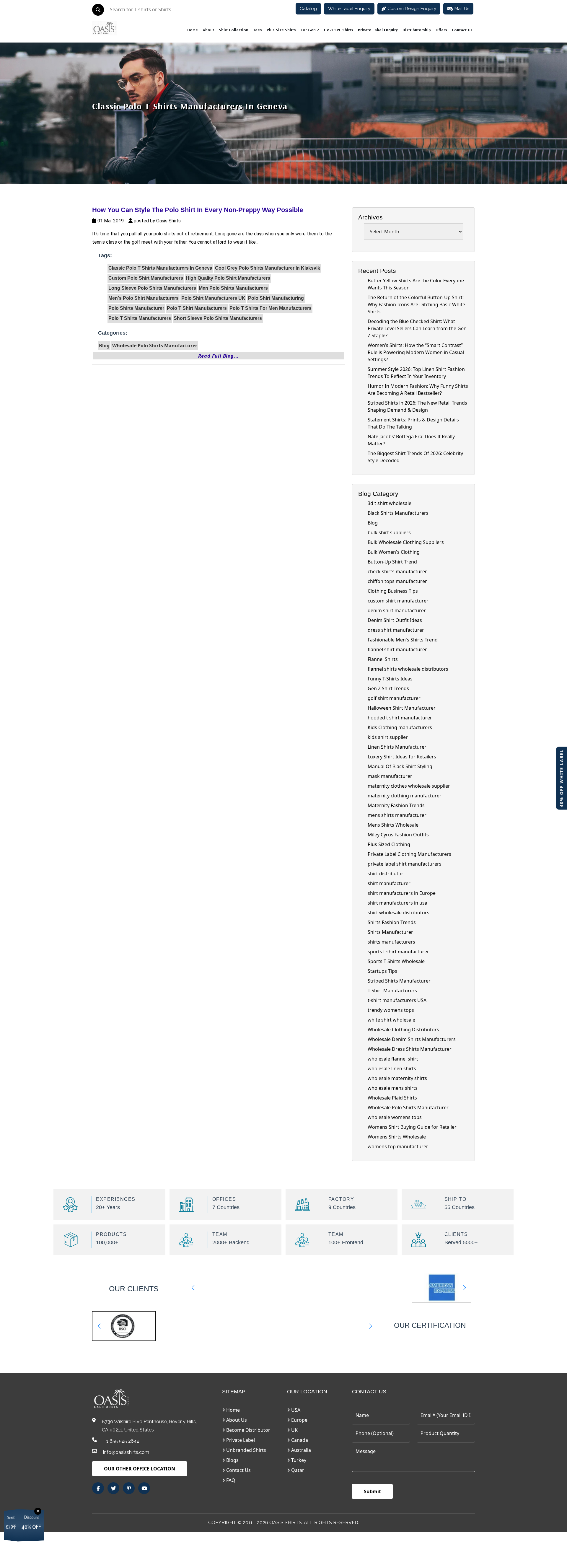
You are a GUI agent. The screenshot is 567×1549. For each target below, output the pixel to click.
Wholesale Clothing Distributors (403, 1029)
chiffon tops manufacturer (397, 581)
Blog (104, 345)
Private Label (240, 1440)
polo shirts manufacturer (136, 308)
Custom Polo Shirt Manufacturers (145, 278)
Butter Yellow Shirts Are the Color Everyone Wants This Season (416, 284)
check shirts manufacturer (397, 571)
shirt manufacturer (389, 883)
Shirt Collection (233, 29)
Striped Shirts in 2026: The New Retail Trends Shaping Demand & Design (417, 406)
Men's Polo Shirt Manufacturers (143, 298)
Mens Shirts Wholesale (393, 825)
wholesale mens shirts (393, 1088)
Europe (298, 1420)
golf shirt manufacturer (394, 698)
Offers (441, 29)
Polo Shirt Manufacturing (276, 298)
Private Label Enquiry (378, 29)
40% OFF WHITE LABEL (561, 778)
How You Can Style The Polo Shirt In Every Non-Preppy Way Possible (197, 210)
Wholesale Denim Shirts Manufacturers (412, 1039)
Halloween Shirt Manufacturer (402, 708)
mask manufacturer (390, 776)
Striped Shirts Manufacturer (399, 981)
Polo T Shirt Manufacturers (197, 308)
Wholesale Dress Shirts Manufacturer (410, 1049)
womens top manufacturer (398, 1146)
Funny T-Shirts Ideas (390, 678)
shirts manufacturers (391, 942)
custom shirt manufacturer (398, 600)
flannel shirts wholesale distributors (408, 669)
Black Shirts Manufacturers (398, 513)
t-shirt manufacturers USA (397, 1000)
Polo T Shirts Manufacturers (139, 318)
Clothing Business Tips (393, 591)
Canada (299, 1440)
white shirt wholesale (391, 1020)
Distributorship (417, 29)
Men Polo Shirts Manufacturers (233, 288)
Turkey (298, 1460)
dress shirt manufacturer (396, 630)
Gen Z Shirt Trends (388, 688)
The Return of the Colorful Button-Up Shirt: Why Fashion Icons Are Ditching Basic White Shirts (416, 304)
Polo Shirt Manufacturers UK (213, 298)
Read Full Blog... (218, 356)
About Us (236, 1420)
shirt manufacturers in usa (397, 903)
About (208, 29)
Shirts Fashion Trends (392, 922)
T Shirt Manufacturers (392, 990)
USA (295, 1410)
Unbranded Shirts (245, 1450)
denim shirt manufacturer (397, 610)
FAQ (230, 1480)
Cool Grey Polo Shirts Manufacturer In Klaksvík (267, 268)
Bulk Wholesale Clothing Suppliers (406, 542)
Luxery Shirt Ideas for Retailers (402, 756)
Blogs (232, 1460)
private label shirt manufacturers (404, 864)
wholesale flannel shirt (393, 1059)
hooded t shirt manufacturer (400, 717)
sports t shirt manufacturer (398, 951)
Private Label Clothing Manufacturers (409, 854)
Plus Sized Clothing (389, 844)
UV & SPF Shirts (338, 29)
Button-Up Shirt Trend (392, 561)
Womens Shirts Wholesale (397, 1136)
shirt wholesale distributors (398, 912)
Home (192, 29)
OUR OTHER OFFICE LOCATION (139, 1468)
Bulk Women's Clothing (394, 552)
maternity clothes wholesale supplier (409, 786)
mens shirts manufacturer (397, 815)
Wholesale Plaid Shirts (392, 1097)
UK (294, 1430)
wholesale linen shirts (392, 1068)
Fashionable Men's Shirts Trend (403, 639)
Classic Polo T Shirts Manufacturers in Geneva (190, 106)
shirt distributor (385, 873)
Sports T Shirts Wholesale (396, 961)
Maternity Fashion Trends (396, 805)
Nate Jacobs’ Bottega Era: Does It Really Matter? (411, 440)
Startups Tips (382, 971)
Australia (300, 1450)
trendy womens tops (391, 1010)
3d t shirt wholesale (389, 503)
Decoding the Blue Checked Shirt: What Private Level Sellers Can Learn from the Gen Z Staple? (417, 328)
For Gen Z (310, 29)
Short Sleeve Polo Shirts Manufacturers (218, 318)
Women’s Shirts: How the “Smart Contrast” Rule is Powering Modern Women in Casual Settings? (416, 352)
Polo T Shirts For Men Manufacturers (270, 308)
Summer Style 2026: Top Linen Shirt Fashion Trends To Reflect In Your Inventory (416, 372)
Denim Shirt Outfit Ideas (395, 620)
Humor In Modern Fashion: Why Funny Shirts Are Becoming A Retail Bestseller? (418, 389)
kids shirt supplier (388, 737)
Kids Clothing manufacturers (400, 727)
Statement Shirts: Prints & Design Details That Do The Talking (413, 423)
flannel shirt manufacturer (397, 649)
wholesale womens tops (395, 1117)
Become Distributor (247, 1430)
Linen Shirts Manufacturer (397, 747)
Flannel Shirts (383, 659)
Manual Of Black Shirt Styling (400, 766)
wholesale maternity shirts (397, 1078)
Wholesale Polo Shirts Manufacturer (154, 345)
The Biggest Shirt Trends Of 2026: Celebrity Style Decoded (415, 457)
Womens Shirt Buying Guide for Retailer (412, 1127)
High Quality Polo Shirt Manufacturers (228, 278)
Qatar (297, 1470)
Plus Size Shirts (281, 29)
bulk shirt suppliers (389, 532)
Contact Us (462, 29)
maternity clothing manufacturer (404, 795)
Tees (257, 29)
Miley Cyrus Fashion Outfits (398, 834)
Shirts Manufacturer (390, 932)
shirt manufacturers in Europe (402, 893)
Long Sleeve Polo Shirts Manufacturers (152, 288)
